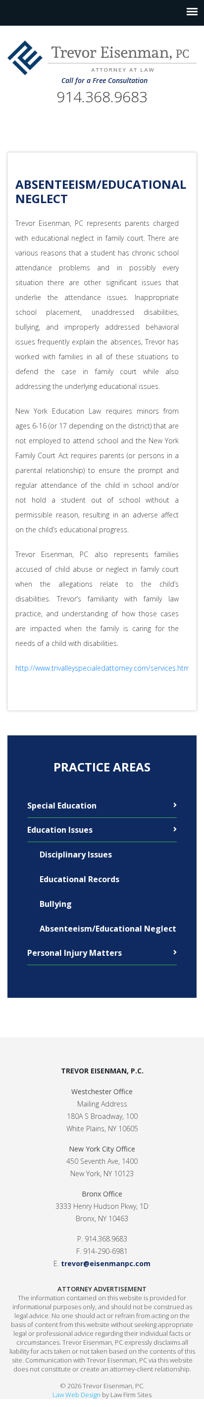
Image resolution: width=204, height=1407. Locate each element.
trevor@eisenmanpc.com (106, 1263)
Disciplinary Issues (76, 854)
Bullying (56, 903)
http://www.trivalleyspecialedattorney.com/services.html (103, 668)
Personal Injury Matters (74, 952)
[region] (102, 450)
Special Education (62, 805)
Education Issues (60, 829)
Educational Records (79, 879)
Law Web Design (76, 1394)
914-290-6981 (105, 1251)
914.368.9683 (102, 96)
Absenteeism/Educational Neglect (108, 928)
